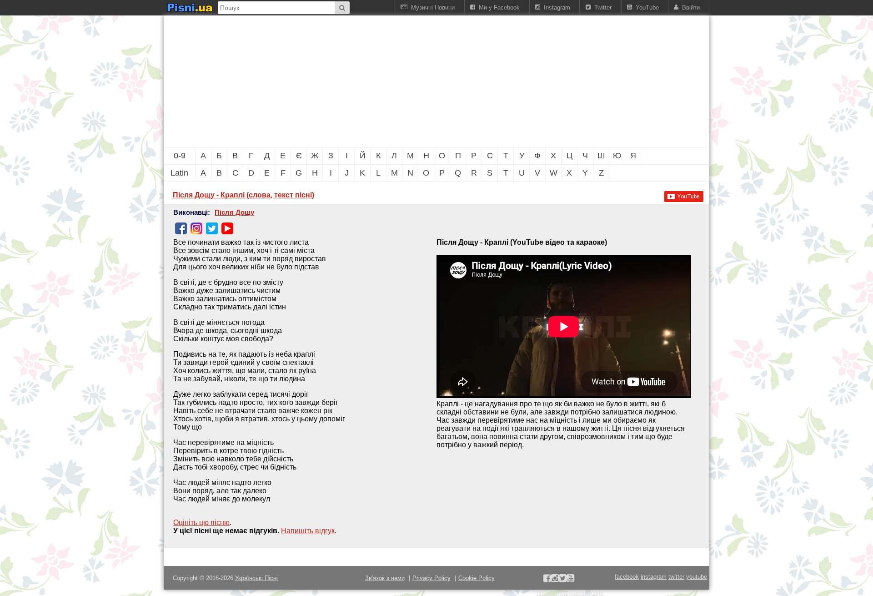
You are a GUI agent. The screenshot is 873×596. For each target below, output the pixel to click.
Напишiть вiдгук (308, 531)
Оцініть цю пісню (201, 522)
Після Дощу (234, 212)
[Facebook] (181, 228)
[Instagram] (196, 228)
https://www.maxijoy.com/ (570, 592)
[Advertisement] (386, 81)
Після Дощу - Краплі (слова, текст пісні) (243, 195)
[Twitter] (212, 228)
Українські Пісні (256, 578)
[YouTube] (227, 228)
